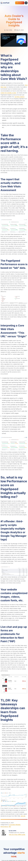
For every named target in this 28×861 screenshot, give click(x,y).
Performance (4, 826)
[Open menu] (26, 2)
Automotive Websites (14, 824)
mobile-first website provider (8, 93)
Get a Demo (20, 2)
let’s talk (23, 816)
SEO (10, 826)
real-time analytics (19, 96)
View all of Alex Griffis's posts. (17, 834)
